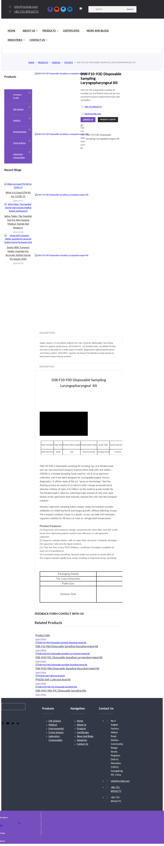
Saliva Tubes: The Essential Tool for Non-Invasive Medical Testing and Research (18, 222)
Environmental (56, 728)
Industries (15, 40)
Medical (56, 62)
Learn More (41, 639)
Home (11, 30)
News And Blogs (85, 736)
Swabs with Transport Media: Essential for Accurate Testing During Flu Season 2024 (18, 253)
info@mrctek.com (26, 7)
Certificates (71, 30)
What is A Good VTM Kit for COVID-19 (18, 194)
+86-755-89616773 (26, 11)
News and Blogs (98, 30)
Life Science (55, 721)
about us (29, 30)
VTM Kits (68, 62)
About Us (81, 725)
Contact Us (37, 40)
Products (49, 30)
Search (130, 9)
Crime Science (56, 732)
